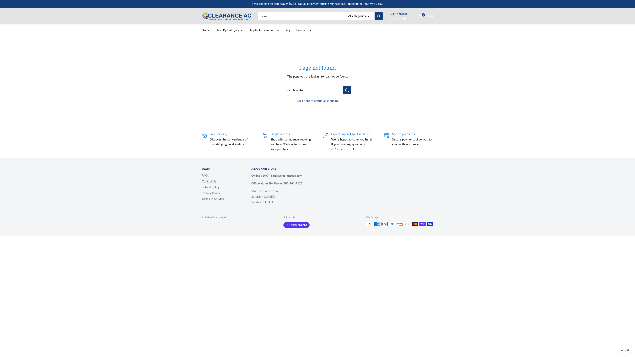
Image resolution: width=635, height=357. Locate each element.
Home (206, 30)
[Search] (379, 16)
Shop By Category (227, 30)
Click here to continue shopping (317, 100)
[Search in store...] (347, 90)
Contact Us (303, 30)
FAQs (205, 175)
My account (397, 18)
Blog (288, 30)
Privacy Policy (211, 193)
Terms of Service (213, 198)
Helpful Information (262, 30)
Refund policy (210, 187)
